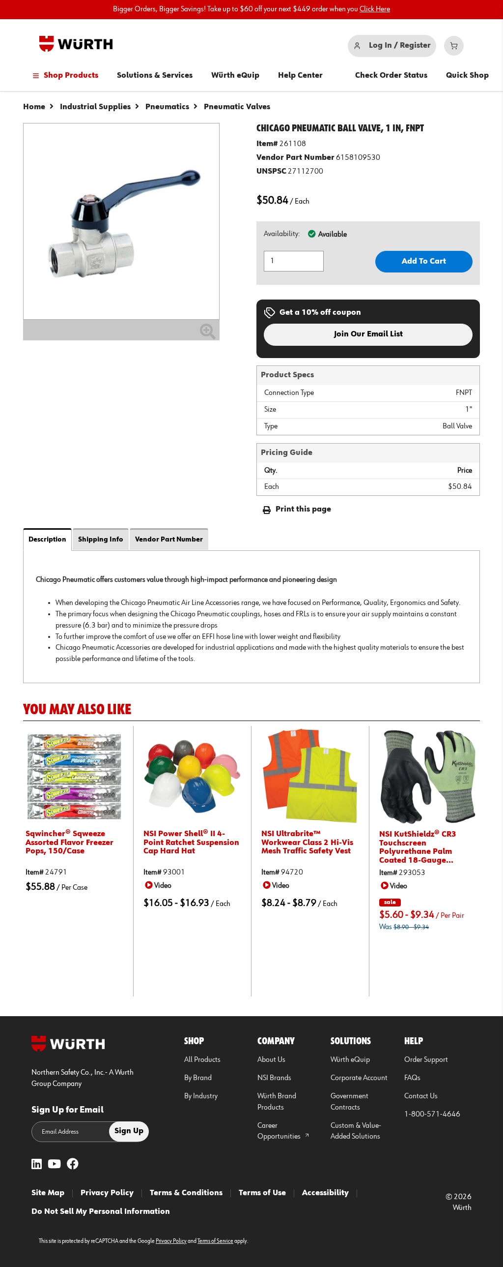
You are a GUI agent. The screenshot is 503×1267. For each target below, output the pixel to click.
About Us (271, 1060)
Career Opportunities (279, 1131)
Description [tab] (47, 539)
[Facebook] (73, 1165)
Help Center (300, 76)
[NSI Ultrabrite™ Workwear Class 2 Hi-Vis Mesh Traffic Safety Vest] (310, 776)
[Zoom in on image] (121, 221)
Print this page (303, 509)
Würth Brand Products (276, 1102)
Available (332, 235)
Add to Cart (424, 262)
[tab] (251, 616)
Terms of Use (262, 1193)
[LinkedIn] (36, 1165)
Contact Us (421, 1096)
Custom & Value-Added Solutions (356, 1131)
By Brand (198, 1078)
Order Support (426, 1060)
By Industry (201, 1096)
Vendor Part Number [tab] (169, 539)
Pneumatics (167, 107)
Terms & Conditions (186, 1193)
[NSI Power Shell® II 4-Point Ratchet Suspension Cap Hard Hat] (192, 776)
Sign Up (128, 1131)
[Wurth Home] (75, 44)
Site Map (47, 1193)
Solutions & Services (155, 76)
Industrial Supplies (95, 107)
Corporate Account (359, 1078)
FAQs (412, 1078)
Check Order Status (391, 76)
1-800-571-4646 (432, 1114)
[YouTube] (54, 1165)
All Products (202, 1060)
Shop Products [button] (71, 76)
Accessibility (325, 1193)
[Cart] (454, 46)
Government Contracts (349, 1102)
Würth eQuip (235, 76)
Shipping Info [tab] (100, 539)
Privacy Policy (107, 1193)
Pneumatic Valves (237, 107)
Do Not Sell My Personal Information (100, 1212)
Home (34, 107)
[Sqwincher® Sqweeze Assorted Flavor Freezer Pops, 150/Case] (74, 776)
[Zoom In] (208, 335)
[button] (159, 885)
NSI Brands (274, 1078)
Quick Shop (467, 76)
